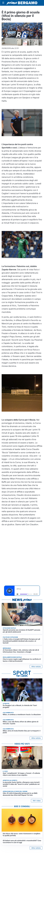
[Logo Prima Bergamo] (22, 3)
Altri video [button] (37, 801)
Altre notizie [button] (36, 667)
